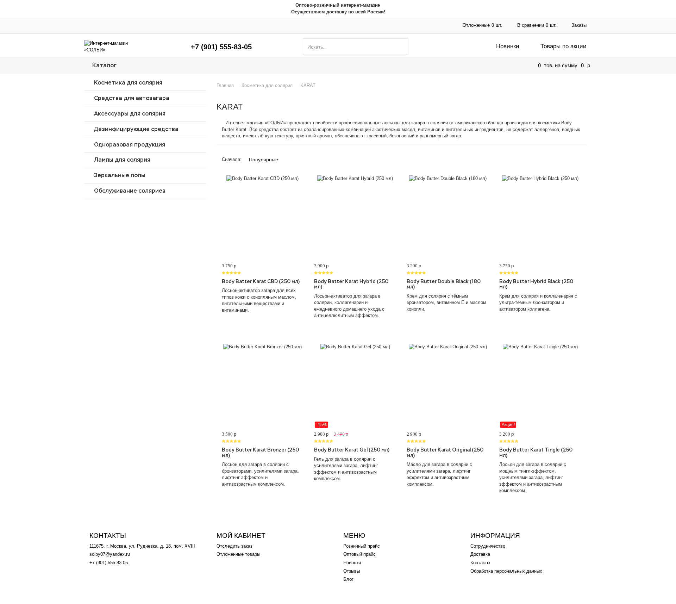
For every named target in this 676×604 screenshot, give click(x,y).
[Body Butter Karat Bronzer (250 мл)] (263, 386)
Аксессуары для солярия (129, 113)
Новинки (507, 46)
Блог (348, 579)
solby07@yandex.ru (109, 554)
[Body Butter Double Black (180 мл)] (448, 217)
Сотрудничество (233, 25)
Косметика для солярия (128, 82)
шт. (482, 25)
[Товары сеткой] (574, 157)
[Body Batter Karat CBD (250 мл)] (263, 217)
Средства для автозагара (131, 98)
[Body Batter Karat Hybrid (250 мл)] (355, 217)
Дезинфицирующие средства (136, 129)
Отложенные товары (238, 554)
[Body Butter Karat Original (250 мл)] (448, 386)
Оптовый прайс (162, 25)
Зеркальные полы (119, 175)
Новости (352, 562)
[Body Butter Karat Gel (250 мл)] (355, 386)
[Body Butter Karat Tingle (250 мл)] (540, 386)
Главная (92, 25)
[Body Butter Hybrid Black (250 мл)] (540, 217)
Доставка (298, 25)
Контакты (355, 25)
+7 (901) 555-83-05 (221, 47)
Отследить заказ (234, 546)
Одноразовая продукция (129, 144)
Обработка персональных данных (506, 571)
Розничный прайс (361, 546)
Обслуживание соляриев (129, 190)
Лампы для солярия (122, 159)
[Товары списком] (561, 157)
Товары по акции (563, 46)
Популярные (263, 159)
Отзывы (351, 571)
